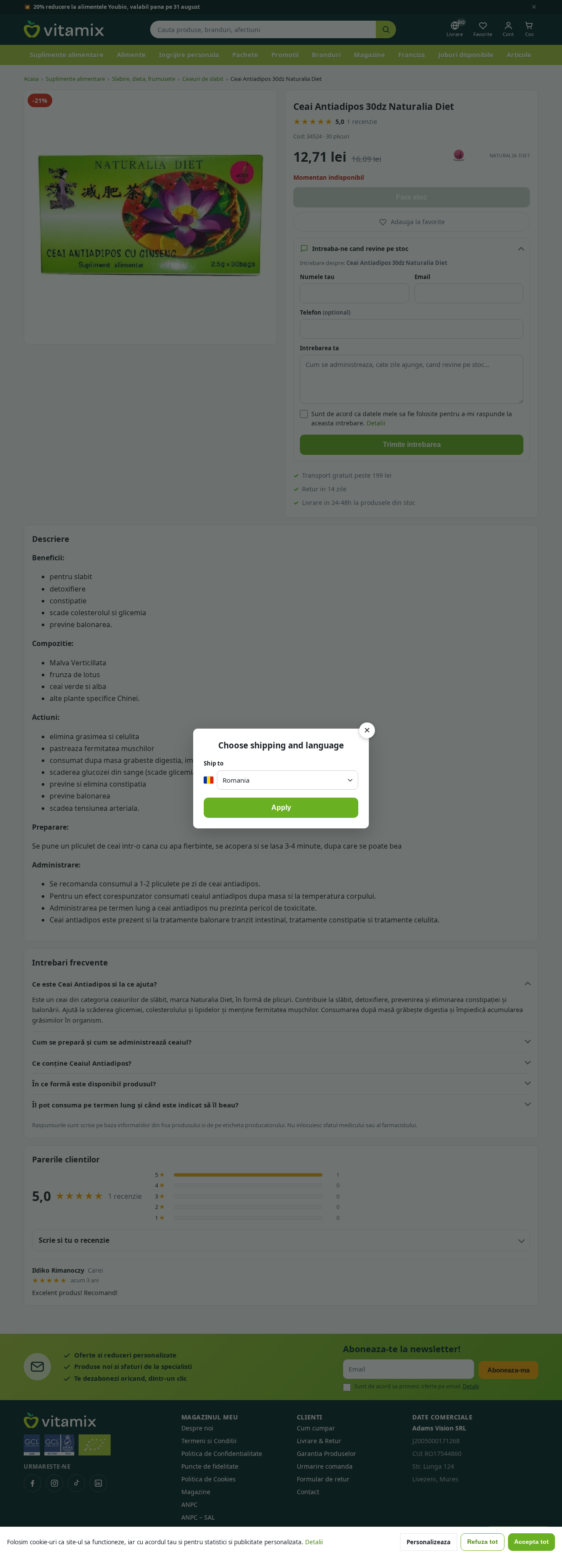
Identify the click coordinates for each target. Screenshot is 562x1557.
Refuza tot (482, 1542)
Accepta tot (531, 1542)
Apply (281, 807)
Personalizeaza (428, 1542)
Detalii (314, 1542)
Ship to (213, 763)
